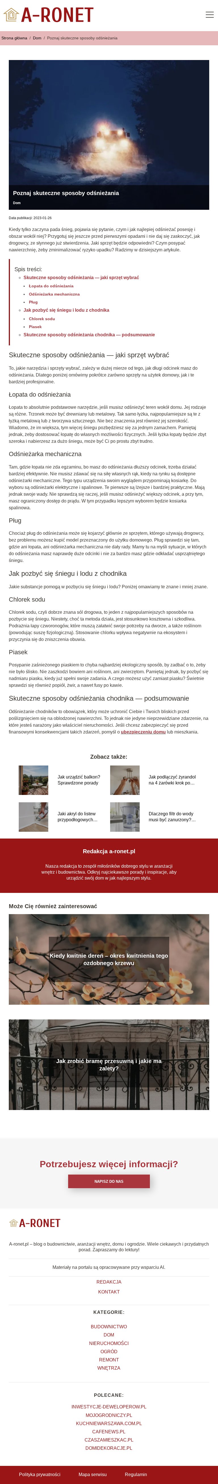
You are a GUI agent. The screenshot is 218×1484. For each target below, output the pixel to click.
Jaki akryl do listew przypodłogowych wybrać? (77, 817)
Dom (38, 38)
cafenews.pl (108, 1431)
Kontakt (109, 1292)
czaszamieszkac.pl (109, 1440)
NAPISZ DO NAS (109, 1181)
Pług (33, 302)
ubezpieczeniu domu (143, 732)
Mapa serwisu (93, 1474)
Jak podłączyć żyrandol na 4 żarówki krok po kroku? (172, 780)
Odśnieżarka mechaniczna (54, 294)
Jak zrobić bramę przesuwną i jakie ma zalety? (109, 1065)
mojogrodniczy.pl (109, 1415)
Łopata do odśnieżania (51, 286)
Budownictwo (109, 1326)
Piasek (35, 326)
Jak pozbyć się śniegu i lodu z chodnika (66, 310)
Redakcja (109, 1282)
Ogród (109, 1351)
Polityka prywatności (39, 1474)
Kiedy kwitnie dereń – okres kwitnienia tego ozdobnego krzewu (109, 959)
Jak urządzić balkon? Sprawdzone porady (79, 780)
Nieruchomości (109, 1343)
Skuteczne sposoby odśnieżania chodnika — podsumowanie (89, 334)
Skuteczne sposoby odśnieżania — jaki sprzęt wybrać (81, 277)
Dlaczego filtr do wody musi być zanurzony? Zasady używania (171, 817)
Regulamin (136, 1474)
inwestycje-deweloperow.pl (109, 1406)
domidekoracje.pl (108, 1448)
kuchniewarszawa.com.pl (109, 1423)
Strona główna (14, 38)
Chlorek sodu (42, 319)
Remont (109, 1359)
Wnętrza (108, 1368)
